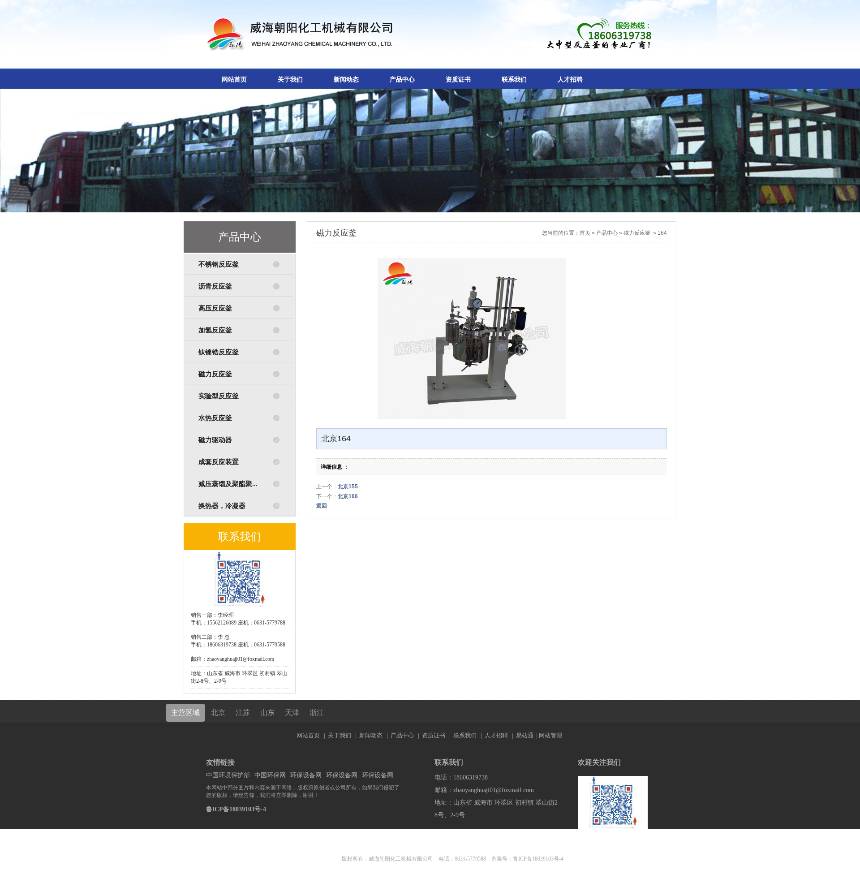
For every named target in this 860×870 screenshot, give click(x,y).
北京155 (348, 486)
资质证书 (458, 79)
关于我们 (290, 79)
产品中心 (402, 79)
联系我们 (514, 79)
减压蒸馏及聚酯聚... (228, 483)
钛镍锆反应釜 (218, 352)
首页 (585, 233)
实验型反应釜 (218, 396)
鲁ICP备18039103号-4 (236, 809)
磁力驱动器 (215, 440)
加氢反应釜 (215, 330)
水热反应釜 (215, 418)
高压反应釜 (215, 308)
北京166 (348, 496)
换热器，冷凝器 (221, 505)
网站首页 (234, 79)
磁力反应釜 (215, 374)
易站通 (527, 735)
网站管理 (550, 735)
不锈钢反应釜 (218, 264)
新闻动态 (346, 79)
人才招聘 (570, 79)
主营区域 (185, 712)
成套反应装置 (218, 461)
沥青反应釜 (215, 286)
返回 (321, 506)
